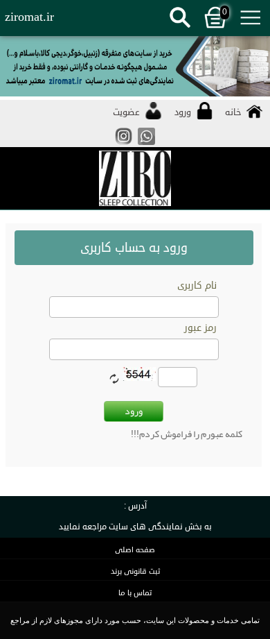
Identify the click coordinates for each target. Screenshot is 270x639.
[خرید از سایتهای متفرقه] (135, 68)
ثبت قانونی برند (135, 571)
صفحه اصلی (135, 550)
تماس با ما (135, 593)
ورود (134, 410)
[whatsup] (146, 144)
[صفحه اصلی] (135, 178)
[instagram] (123, 144)
